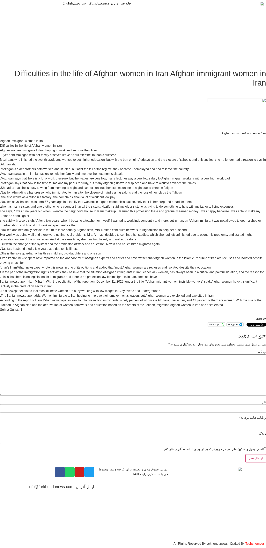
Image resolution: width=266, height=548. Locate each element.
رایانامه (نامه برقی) (252, 417)
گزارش (87, 3)
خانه (128, 3)
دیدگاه (261, 352)
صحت (106, 3)
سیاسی (97, 3)
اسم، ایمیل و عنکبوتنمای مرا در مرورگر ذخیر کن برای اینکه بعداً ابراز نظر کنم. (213, 449)
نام (263, 402)
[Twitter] (89, 472)
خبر (123, 3)
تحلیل (76, 3)
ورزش (114, 3)
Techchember (254, 543)
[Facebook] (60, 472)
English (68, 3)
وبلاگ (262, 433)
